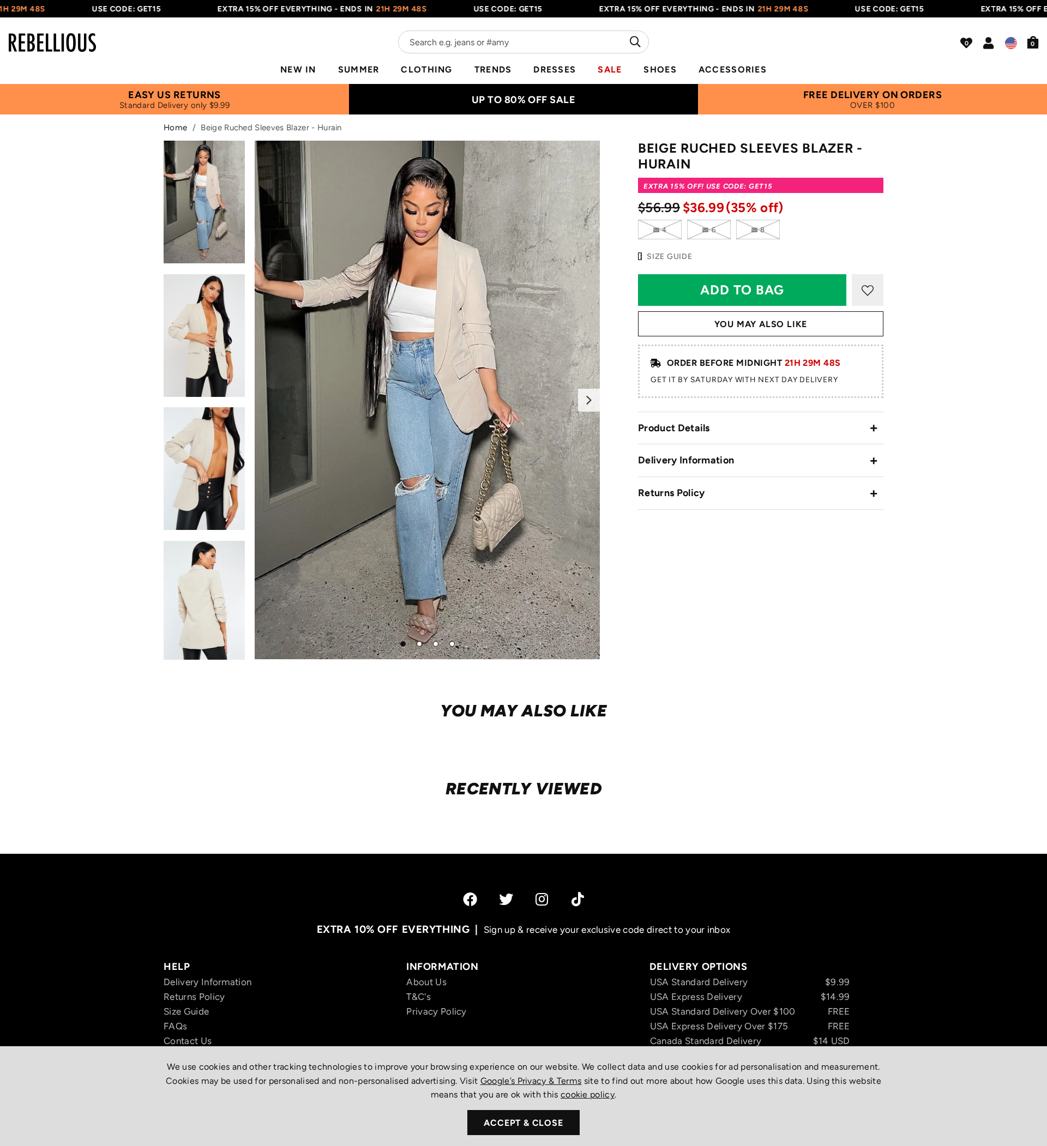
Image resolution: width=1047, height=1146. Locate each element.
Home (175, 127)
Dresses (554, 69)
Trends (493, 69)
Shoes (659, 69)
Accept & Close (523, 1123)
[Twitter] (506, 899)
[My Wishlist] (966, 43)
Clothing (426, 69)
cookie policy (588, 1094)
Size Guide (186, 1011)
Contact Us (188, 1040)
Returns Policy (671, 493)
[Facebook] (470, 899)
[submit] (634, 42)
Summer (359, 69)
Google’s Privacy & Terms (531, 1081)
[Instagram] (542, 899)
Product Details (674, 428)
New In (298, 69)
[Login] (988, 43)
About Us (426, 981)
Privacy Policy (436, 1011)
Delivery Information (686, 460)
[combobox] (523, 42)
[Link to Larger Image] (427, 400)
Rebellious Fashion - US (52, 36)
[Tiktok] (577, 899)
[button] (1033, 42)
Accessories (733, 69)
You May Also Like (761, 324)
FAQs (175, 1026)
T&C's (418, 996)
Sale (610, 69)
